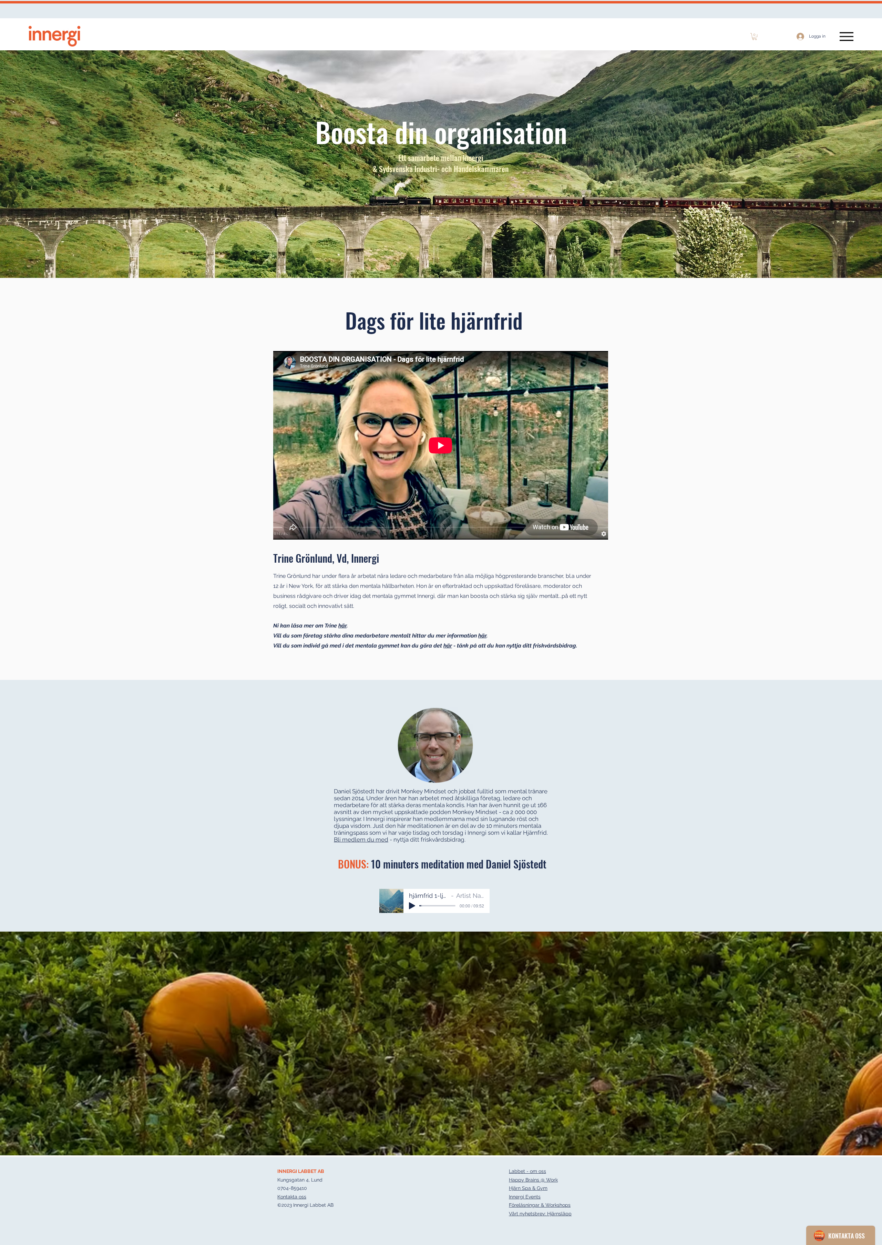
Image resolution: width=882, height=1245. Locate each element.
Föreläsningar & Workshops (540, 1205)
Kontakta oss (291, 1196)
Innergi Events (525, 1196)
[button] (754, 36)
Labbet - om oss (527, 1171)
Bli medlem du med (361, 839)
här (342, 625)
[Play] (412, 905)
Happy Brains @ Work (533, 1180)
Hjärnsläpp (559, 1213)
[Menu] (846, 36)
